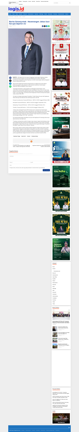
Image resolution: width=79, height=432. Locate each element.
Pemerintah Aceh (57, 271)
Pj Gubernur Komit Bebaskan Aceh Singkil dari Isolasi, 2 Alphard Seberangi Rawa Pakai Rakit (21, 145)
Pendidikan (55, 298)
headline (54, 278)
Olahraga (54, 288)
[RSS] (31, 141)
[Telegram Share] (47, 26)
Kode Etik (38, 430)
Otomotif (54, 292)
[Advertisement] (61, 368)
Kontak (33, 430)
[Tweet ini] (45, 26)
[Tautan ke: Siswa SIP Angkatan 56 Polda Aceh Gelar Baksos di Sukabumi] (55, 334)
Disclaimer (57, 430)
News (54, 286)
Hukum (54, 280)
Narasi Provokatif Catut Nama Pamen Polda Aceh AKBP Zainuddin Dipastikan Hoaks (63, 327)
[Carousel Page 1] (58, 422)
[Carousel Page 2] (59, 422)
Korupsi (28, 136)
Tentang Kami (28, 430)
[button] (70, 3)
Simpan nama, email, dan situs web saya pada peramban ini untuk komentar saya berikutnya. (27, 167)
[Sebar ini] (43, 26)
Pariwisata (54, 294)
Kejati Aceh (23, 136)
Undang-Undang (35, 136)
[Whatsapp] (49, 26)
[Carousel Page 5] (64, 422)
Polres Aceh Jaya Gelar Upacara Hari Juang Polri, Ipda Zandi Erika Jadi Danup (63, 339)
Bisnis (54, 266)
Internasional (55, 282)
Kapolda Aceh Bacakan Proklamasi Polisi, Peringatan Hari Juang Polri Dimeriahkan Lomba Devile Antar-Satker (63, 345)
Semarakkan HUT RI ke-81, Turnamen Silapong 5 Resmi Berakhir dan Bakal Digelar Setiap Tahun (61, 322)
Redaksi (23, 430)
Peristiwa (54, 300)
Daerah (54, 268)
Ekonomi (54, 273)
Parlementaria (55, 296)
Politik (54, 301)
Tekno (54, 303)
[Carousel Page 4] (62, 422)
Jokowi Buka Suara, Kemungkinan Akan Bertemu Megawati (60, 419)
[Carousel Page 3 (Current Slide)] (61, 422)
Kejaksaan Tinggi (16, 136)
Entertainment (55, 274)
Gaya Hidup (55, 276)
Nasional (10, 26)
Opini (53, 290)
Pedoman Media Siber (50, 430)
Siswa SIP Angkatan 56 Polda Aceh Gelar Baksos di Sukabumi (63, 333)
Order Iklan (43, 430)
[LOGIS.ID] (16, 9)
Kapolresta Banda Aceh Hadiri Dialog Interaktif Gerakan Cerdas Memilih (41, 145)
